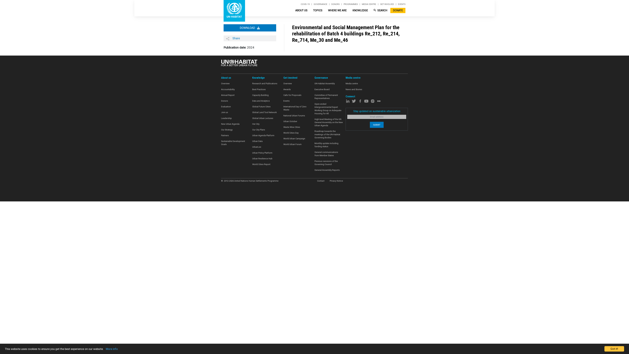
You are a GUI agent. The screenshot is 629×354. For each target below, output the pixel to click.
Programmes (351, 4)
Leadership (226, 118)
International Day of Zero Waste (294, 108)
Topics (317, 10)
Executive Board (322, 89)
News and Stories (354, 89)
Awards (287, 89)
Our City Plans (258, 129)
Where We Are (337, 10)
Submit (376, 125)
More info (112, 349)
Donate (398, 10)
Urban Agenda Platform (263, 135)
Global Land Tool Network (264, 112)
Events (401, 4)
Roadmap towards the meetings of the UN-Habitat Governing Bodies (327, 134)
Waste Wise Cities (291, 127)
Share (236, 38)
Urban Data (257, 141)
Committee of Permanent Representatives (326, 96)
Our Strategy (227, 129)
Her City (255, 124)
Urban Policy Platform (262, 153)
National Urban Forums (294, 115)
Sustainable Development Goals (233, 143)
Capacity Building (260, 95)
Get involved (387, 4)
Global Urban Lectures (262, 118)
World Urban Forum (292, 144)
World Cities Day (291, 133)
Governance (320, 4)
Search (382, 10)
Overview (225, 83)
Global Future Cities (261, 106)
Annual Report (228, 95)
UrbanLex (256, 147)
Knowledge (360, 10)
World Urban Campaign (294, 138)
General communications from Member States (326, 154)
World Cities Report (261, 164)
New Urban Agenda (230, 124)
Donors (335, 4)
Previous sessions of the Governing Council (326, 163)
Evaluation (226, 106)
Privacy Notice (336, 181)
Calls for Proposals (292, 95)
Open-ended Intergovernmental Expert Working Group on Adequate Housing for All (327, 109)
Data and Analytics (261, 101)
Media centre (369, 4)
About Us (301, 10)
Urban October (290, 121)
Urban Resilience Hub (262, 158)
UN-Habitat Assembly (324, 83)
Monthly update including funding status (326, 145)
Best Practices (259, 89)
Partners (225, 135)
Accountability (228, 89)
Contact (320, 181)
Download (248, 28)
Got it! (614, 348)
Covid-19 (305, 4)
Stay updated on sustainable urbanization (376, 111)
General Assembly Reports (327, 170)
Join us (224, 112)
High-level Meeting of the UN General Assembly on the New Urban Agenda (328, 122)
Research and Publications (264, 83)
